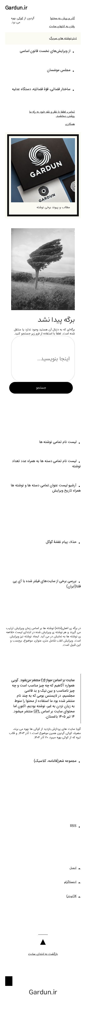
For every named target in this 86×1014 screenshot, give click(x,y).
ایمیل (73, 867)
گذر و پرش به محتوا (62, 18)
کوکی (20, 18)
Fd (43, 680)
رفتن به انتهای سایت (62, 26)
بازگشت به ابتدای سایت (43, 954)
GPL (37, 711)
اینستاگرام (70, 882)
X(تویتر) (71, 896)
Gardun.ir (16, 8)
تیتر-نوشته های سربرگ (63, 38)
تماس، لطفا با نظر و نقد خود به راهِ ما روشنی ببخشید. (52, 113)
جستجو (41, 387)
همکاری (70, 124)
